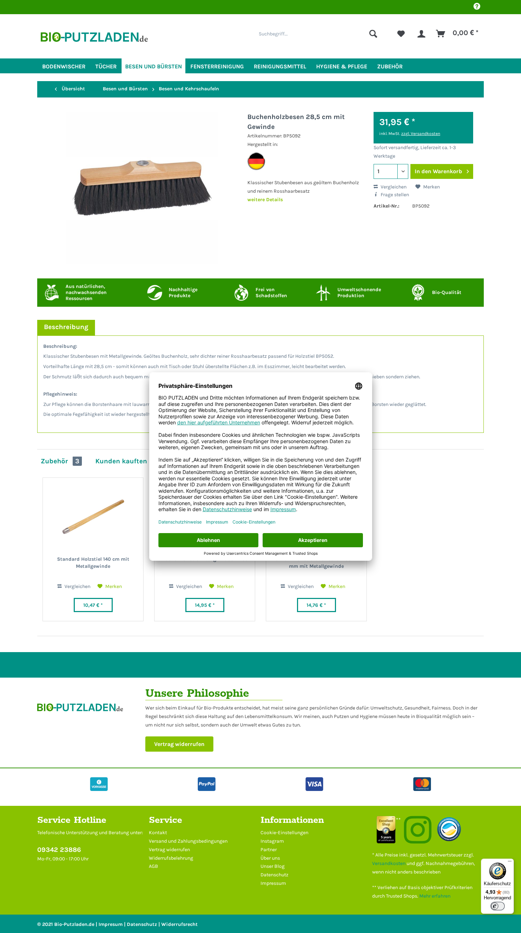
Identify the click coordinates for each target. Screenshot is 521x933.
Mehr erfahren (434, 896)
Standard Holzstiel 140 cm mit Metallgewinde (93, 562)
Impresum (111, 924)
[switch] (498, 906)
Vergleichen (393, 187)
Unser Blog (272, 866)
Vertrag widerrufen (179, 744)
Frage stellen (394, 195)
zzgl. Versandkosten (420, 133)
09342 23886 (59, 850)
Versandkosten (388, 863)
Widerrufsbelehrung (171, 858)
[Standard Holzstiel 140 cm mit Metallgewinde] (93, 516)
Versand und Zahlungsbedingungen (188, 841)
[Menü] (509, 863)
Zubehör (60, 461)
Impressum (273, 883)
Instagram (272, 841)
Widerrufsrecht (179, 924)
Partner (268, 850)
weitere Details (265, 200)
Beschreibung (66, 327)
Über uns (270, 858)
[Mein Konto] (421, 34)
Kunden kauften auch (130, 461)
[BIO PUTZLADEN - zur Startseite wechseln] (94, 40)
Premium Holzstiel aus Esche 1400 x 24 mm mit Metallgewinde (316, 562)
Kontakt (158, 833)
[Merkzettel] (401, 34)
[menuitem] (318, 34)
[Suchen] (373, 34)
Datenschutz (274, 875)
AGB (153, 866)
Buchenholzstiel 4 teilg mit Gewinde (205, 559)
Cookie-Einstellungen (284, 833)
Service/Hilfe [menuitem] (477, 7)
